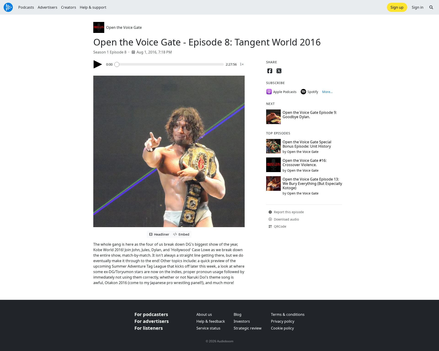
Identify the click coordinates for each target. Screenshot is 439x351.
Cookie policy (282, 328)
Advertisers (47, 7)
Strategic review (248, 328)
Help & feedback (210, 321)
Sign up (397, 7)
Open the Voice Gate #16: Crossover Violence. (305, 162)
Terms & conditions (288, 314)
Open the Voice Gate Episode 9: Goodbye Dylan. (310, 114)
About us (204, 314)
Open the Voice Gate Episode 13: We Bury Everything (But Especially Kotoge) (312, 183)
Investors (242, 321)
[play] (97, 64)
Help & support (93, 7)
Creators (68, 7)
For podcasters (151, 314)
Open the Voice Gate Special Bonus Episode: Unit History (307, 144)
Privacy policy (282, 321)
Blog (237, 314)
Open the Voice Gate (124, 27)
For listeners (148, 328)
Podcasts (26, 7)
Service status (208, 328)
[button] (431, 7)
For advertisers (151, 321)
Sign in (417, 7)
